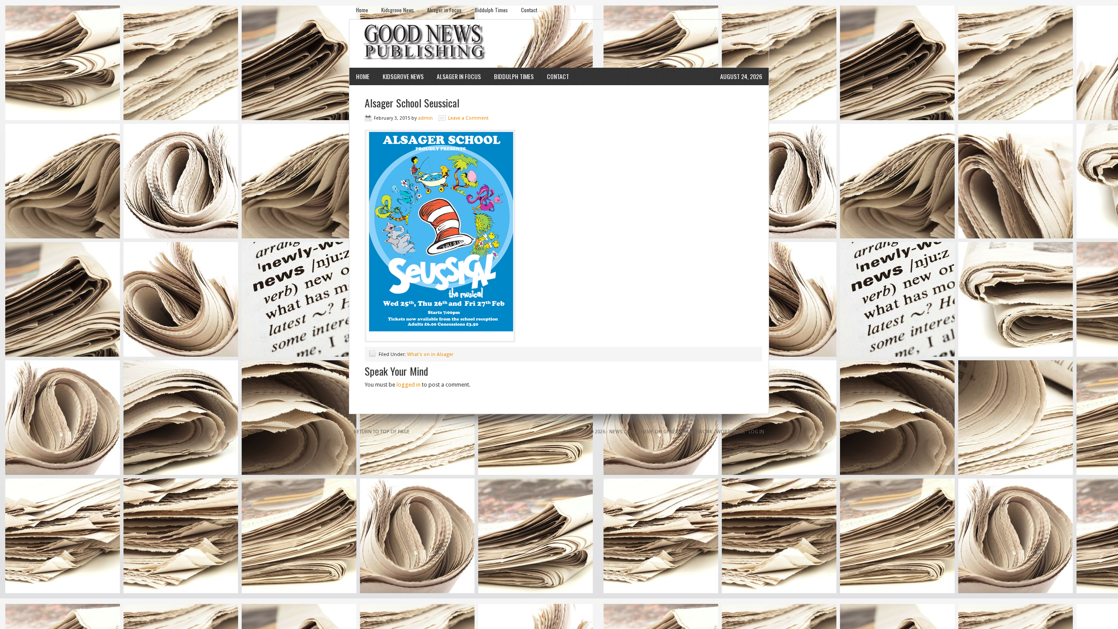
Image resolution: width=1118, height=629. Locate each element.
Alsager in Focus (444, 10)
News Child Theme (631, 432)
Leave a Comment (468, 118)
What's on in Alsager (430, 354)
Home (362, 10)
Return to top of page (382, 432)
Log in (756, 432)
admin (425, 118)
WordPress (730, 432)
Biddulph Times (491, 10)
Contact (529, 10)
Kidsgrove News (397, 10)
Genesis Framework (687, 432)
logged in (409, 384)
